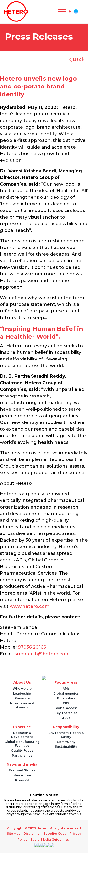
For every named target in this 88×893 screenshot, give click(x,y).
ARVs (66, 718)
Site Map (16, 833)
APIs (66, 688)
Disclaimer (32, 833)
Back (78, 59)
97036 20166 (32, 647)
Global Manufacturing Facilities (22, 743)
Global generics (66, 693)
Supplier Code (54, 833)
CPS (66, 703)
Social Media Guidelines (49, 839)
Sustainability (66, 746)
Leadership (22, 693)
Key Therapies (66, 713)
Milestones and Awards (22, 705)
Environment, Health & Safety (66, 735)
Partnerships (22, 755)
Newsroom (22, 775)
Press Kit (22, 780)
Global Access (66, 708)
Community (66, 742)
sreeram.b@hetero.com (42, 654)
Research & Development (22, 735)
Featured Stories (22, 770)
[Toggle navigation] (39, 11)
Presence (22, 698)
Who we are (22, 688)
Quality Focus (22, 750)
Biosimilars (66, 698)
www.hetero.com (29, 606)
